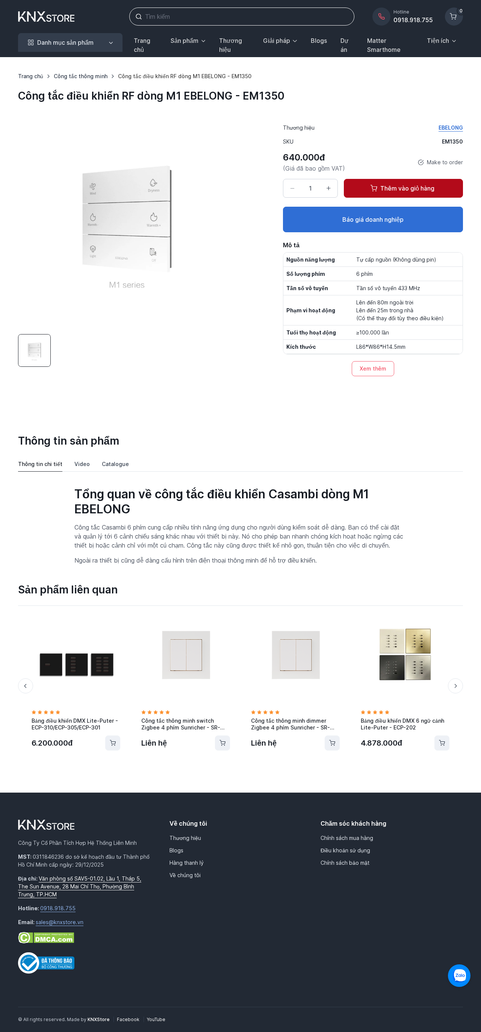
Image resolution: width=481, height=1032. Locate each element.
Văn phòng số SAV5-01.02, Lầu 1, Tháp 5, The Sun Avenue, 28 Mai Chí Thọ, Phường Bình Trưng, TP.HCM (79, 886)
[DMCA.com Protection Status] (46, 937)
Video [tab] (82, 464)
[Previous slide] (25, 685)
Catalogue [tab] (115, 464)
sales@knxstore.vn (59, 922)
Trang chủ (142, 45)
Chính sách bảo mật (345, 862)
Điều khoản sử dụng (345, 850)
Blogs (319, 40)
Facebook (129, 1019)
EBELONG (451, 127)
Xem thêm (373, 368)
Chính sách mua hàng (347, 838)
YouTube (156, 1019)
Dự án (344, 45)
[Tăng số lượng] (328, 188)
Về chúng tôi (185, 875)
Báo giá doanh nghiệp (373, 219)
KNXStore (99, 1019)
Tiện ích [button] (438, 40)
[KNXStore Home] (47, 16)
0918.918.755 (58, 908)
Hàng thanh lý (186, 862)
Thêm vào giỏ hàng (407, 188)
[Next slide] (455, 685)
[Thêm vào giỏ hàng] (112, 743)
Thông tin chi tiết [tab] (40, 464)
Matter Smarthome (384, 45)
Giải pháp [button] (276, 40)
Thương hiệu (230, 45)
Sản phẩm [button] (184, 40)
